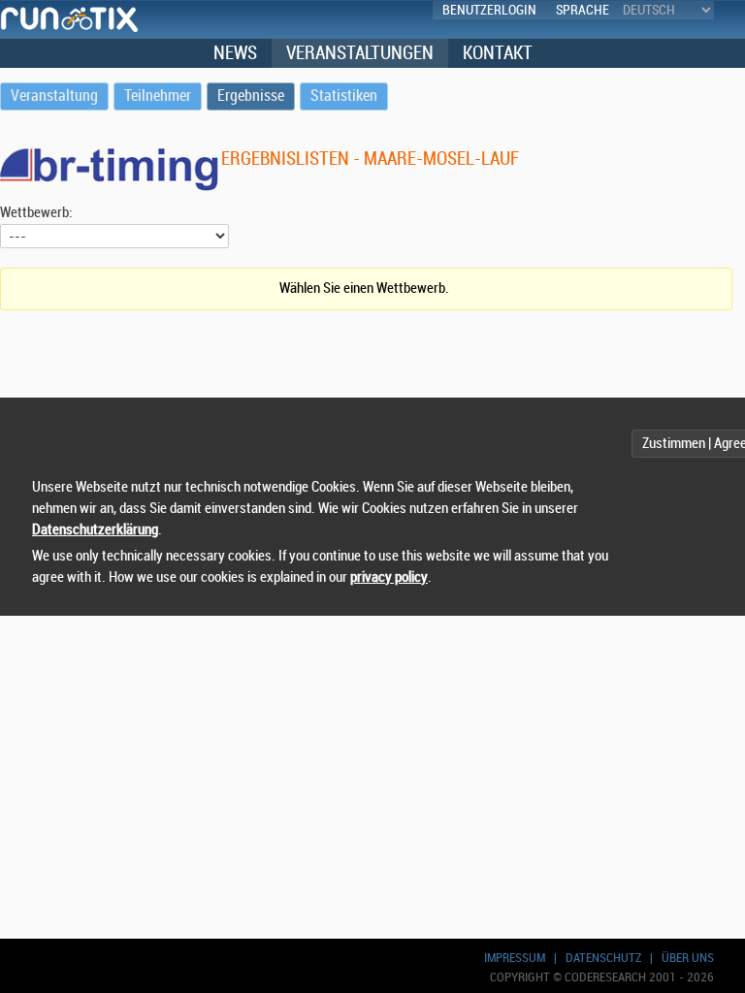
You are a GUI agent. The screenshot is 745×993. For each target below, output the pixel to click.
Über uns (688, 957)
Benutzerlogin (489, 10)
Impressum (514, 957)
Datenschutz (603, 957)
